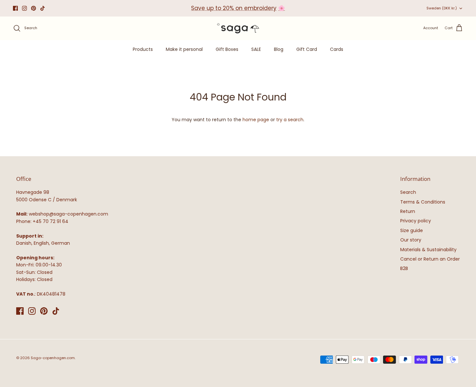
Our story (410, 240)
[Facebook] (15, 8)
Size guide (411, 230)
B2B (404, 268)
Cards (336, 49)
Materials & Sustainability (428, 249)
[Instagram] (24, 8)
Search (408, 192)
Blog (278, 49)
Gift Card (306, 49)
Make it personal (184, 49)
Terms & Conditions (422, 202)
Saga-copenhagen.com (53, 357)
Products (143, 49)
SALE (256, 49)
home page (256, 119)
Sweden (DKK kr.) (441, 8)
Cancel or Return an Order (430, 259)
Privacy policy (415, 220)
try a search (289, 119)
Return (407, 211)
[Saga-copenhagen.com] (238, 28)
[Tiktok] (42, 8)
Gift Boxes (227, 49)
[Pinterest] (33, 8)
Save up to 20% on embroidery (234, 8)
